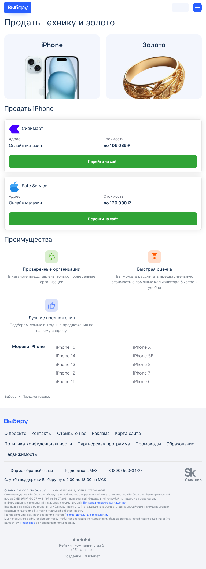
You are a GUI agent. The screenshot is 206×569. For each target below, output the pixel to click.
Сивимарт (32, 128)
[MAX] (28, 547)
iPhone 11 (65, 381)
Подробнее (27, 522)
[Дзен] (38, 547)
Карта (121, 433)
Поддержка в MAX (81, 470)
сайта (135, 433)
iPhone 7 (141, 373)
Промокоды (148, 443)
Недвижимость (20, 454)
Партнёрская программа (104, 443)
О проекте (15, 433)
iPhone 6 (142, 381)
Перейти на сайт (103, 161)
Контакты (42, 433)
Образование (180, 443)
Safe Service (34, 185)
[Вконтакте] (6, 547)
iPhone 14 (65, 355)
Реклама (101, 433)
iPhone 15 (65, 347)
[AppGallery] (191, 548)
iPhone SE (143, 355)
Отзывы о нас (71, 433)
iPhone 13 (65, 364)
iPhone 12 (65, 373)
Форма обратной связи (32, 470)
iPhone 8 (142, 364)
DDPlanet (91, 556)
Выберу (10, 396)
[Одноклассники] (17, 547)
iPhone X (142, 347)
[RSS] (49, 547)
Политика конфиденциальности (38, 443)
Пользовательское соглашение (104, 502)
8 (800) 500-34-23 (125, 470)
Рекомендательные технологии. (86, 514)
